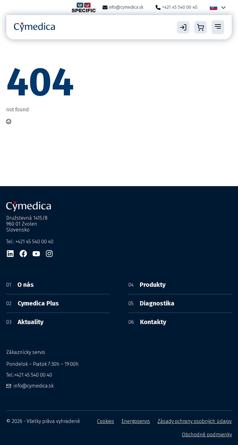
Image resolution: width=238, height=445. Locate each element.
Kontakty (147, 322)
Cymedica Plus (32, 303)
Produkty (146, 284)
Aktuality (24, 322)
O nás (20, 284)
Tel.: (29, 375)
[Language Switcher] (222, 7)
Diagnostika (151, 303)
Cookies (105, 421)
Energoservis (135, 421)
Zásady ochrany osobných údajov (194, 421)
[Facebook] (23, 254)
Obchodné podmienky (207, 435)
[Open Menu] (218, 27)
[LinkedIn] (10, 254)
